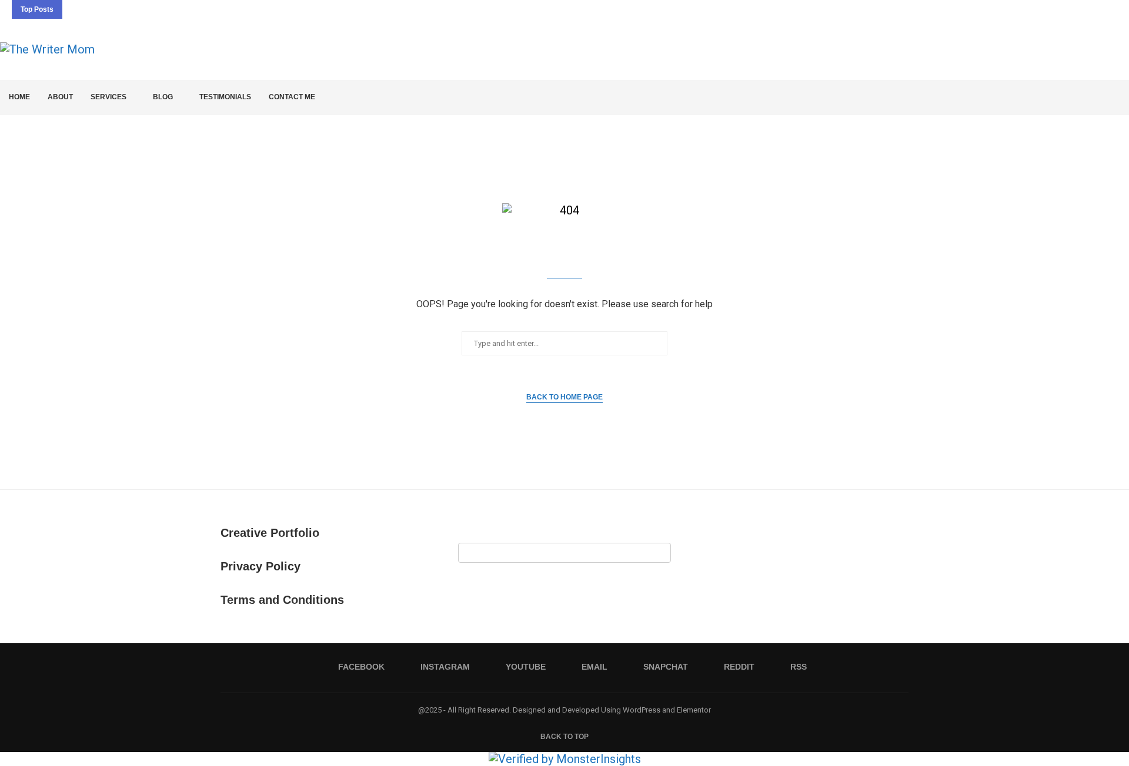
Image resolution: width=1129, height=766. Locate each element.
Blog (163, 97)
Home (19, 97)
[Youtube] (1060, 9)
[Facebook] (1033, 9)
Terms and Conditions (282, 599)
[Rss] (1114, 9)
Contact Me (292, 97)
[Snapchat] (1087, 9)
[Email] (1074, 9)
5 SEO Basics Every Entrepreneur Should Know (197, 11)
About (60, 97)
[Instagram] (1047, 9)
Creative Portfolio (270, 532)
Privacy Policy (260, 566)
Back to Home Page (564, 397)
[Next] (89, 9)
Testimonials (225, 97)
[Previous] (73, 9)
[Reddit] (1101, 9)
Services (108, 97)
